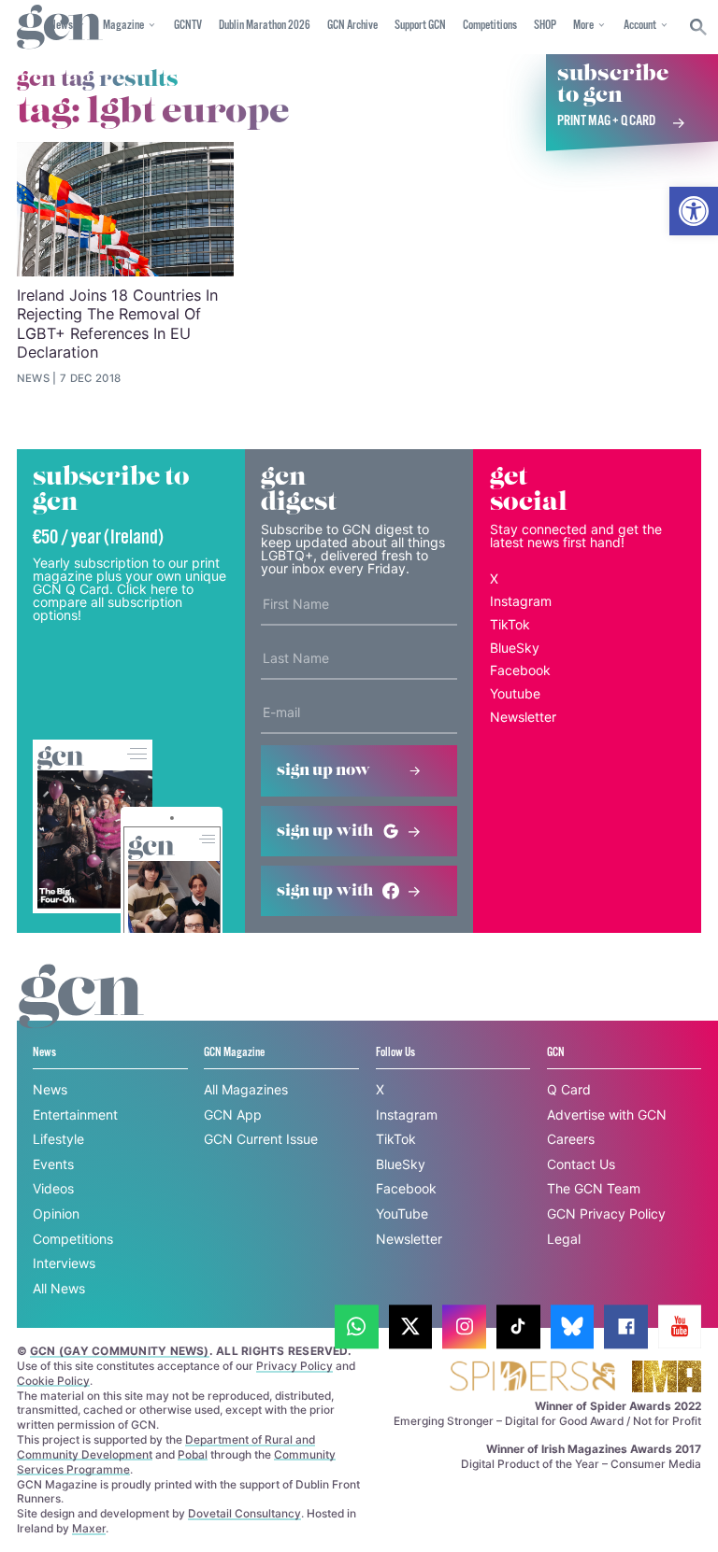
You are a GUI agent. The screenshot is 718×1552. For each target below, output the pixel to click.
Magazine (123, 26)
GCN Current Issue (261, 1139)
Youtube (515, 693)
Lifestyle (58, 1139)
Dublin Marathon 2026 (264, 26)
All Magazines (246, 1089)
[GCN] (81, 1014)
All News (59, 1288)
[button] (693, 211)
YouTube (402, 1213)
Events (53, 1164)
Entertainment (75, 1114)
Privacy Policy (294, 1366)
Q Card (569, 1089)
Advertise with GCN (607, 1114)
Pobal (193, 1454)
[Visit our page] (357, 1326)
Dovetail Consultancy (244, 1513)
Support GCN (420, 26)
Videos (53, 1188)
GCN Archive (352, 26)
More (583, 26)
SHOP (545, 26)
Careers (571, 1139)
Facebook (520, 670)
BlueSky (514, 648)
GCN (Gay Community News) (119, 1351)
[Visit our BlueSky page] (573, 1326)
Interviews (64, 1263)
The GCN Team (593, 1188)
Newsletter (523, 717)
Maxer (89, 1528)
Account (640, 26)
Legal (564, 1239)
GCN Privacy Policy (606, 1213)
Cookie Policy (53, 1381)
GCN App (233, 1114)
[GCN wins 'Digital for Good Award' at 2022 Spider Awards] (532, 1378)
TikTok (510, 624)
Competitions (490, 26)
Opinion (56, 1213)
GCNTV (188, 26)
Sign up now (323, 770)
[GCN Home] (60, 27)
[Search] (699, 27)
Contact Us (581, 1164)
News (50, 1089)
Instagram (521, 601)
